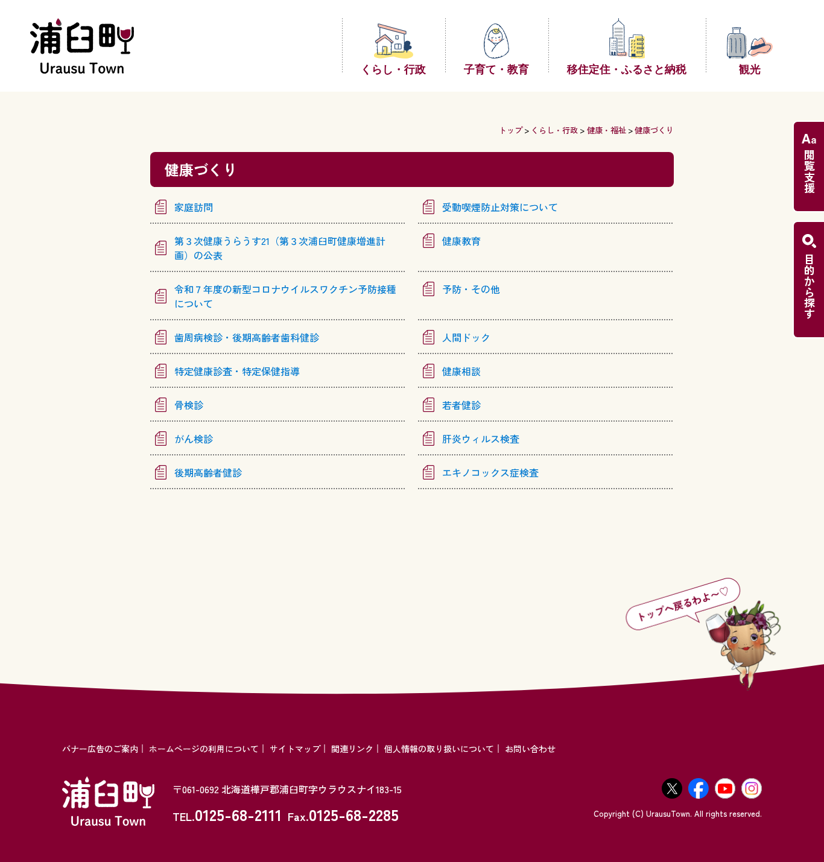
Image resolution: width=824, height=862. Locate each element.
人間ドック (466, 337)
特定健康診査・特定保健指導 (237, 371)
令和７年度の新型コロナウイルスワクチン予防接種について (285, 296)
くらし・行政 (393, 68)
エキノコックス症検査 (490, 472)
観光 (750, 68)
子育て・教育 (496, 68)
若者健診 (461, 405)
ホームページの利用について (204, 749)
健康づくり (654, 130)
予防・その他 (471, 289)
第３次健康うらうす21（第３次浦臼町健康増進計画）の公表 (279, 247)
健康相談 (461, 371)
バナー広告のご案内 (100, 749)
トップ (510, 130)
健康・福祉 (606, 130)
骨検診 (188, 405)
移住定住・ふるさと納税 (626, 68)
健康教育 (461, 240)
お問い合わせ (530, 749)
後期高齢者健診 (208, 472)
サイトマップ (295, 749)
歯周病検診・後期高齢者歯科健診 (246, 337)
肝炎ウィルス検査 (480, 438)
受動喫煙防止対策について (500, 207)
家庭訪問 (193, 207)
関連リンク (352, 749)
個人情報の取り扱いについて (439, 749)
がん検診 (193, 438)
